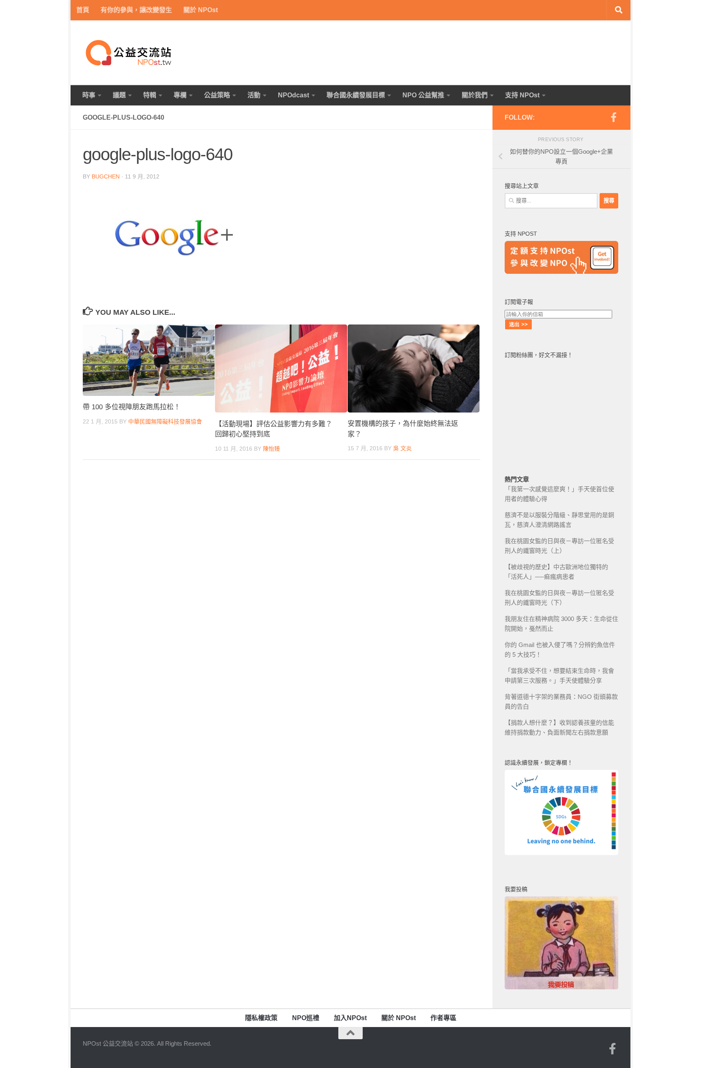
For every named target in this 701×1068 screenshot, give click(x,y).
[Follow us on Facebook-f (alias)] (613, 117)
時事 (88, 95)
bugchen (106, 176)
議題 (119, 95)
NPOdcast (293, 95)
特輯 (149, 95)
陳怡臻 (271, 448)
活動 (253, 95)
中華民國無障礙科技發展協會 (165, 421)
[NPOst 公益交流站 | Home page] (129, 53)
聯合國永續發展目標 (356, 95)
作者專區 (443, 1017)
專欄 (180, 95)
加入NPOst (350, 1017)
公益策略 (217, 95)
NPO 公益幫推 (423, 95)
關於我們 (475, 95)
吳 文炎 (402, 448)
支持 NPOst (522, 95)
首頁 (82, 9)
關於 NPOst (200, 9)
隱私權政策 (261, 1017)
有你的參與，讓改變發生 (136, 9)
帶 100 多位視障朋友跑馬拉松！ (132, 407)
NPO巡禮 (305, 1017)
